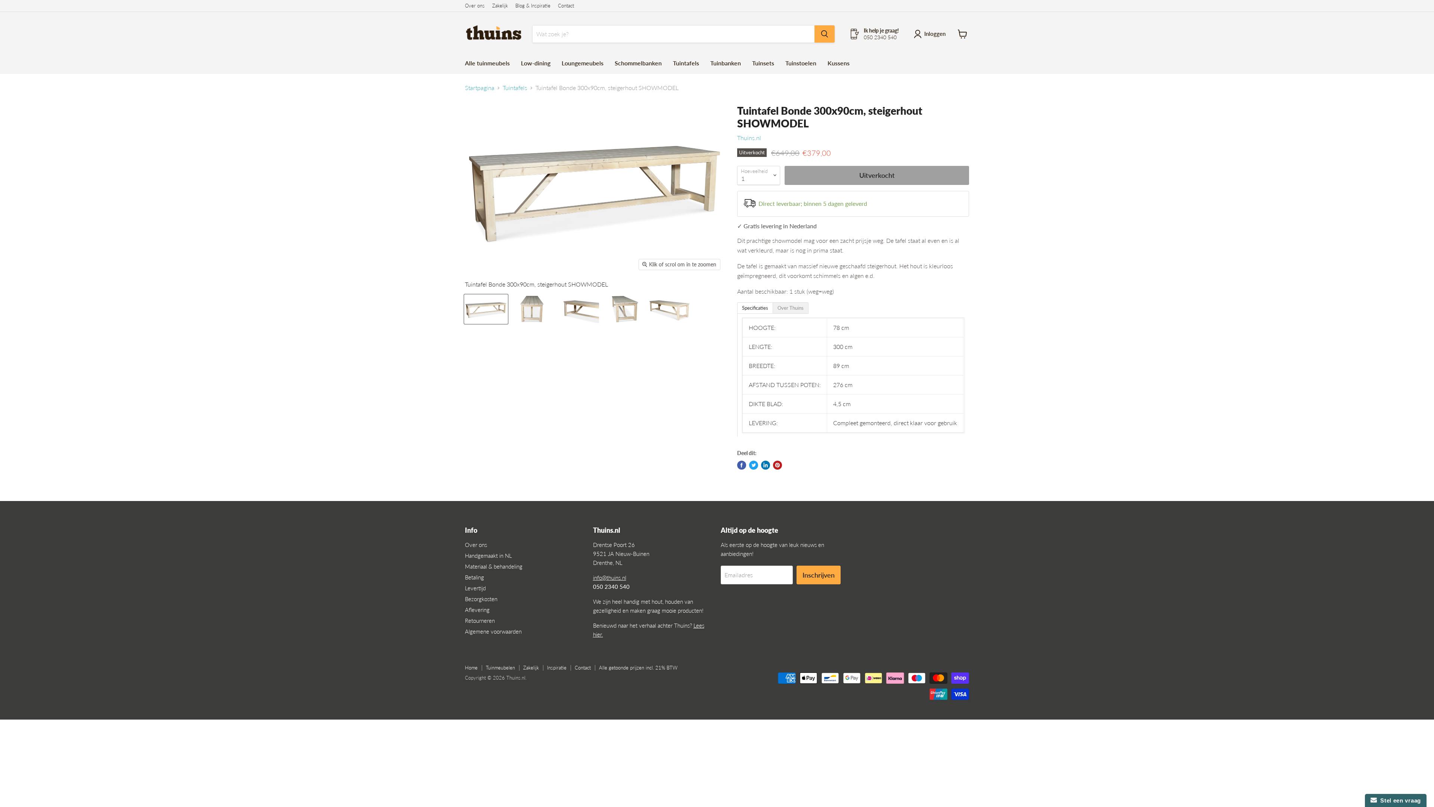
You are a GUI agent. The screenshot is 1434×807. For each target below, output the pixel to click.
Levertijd (475, 588)
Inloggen (935, 33)
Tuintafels (686, 63)
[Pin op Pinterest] (777, 465)
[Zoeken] (824, 34)
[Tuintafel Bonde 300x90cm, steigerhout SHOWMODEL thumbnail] (486, 309)
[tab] (755, 308)
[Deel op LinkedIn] (765, 465)
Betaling (474, 577)
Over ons (475, 6)
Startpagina (479, 87)
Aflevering (477, 609)
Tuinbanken (725, 63)
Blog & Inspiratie (532, 6)
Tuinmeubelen (500, 668)
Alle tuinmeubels (487, 63)
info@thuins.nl (609, 577)
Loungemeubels (582, 63)
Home (471, 668)
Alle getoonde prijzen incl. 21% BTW (638, 668)
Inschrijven (819, 575)
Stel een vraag (1399, 800)
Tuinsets (763, 63)
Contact (566, 6)
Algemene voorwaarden (493, 631)
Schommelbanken (638, 63)
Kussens (839, 63)
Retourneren (480, 620)
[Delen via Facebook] (741, 465)
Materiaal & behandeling (493, 566)
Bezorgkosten (481, 599)
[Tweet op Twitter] (753, 465)
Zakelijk (500, 6)
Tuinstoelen (800, 63)
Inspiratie (557, 668)
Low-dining (535, 63)
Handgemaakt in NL (488, 555)
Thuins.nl (749, 137)
